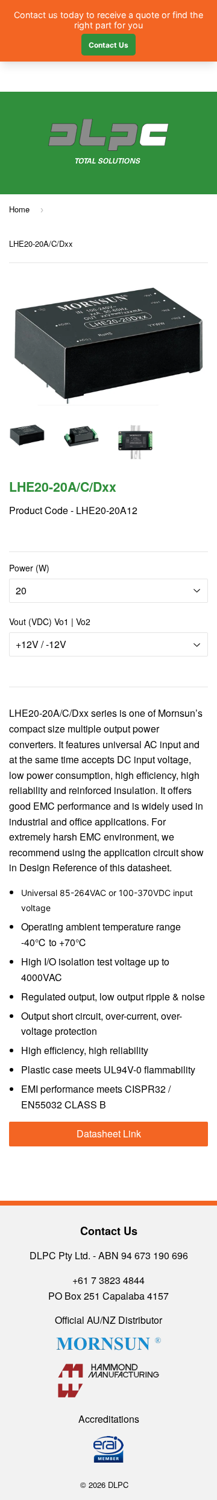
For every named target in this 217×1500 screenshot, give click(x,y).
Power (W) (29, 568)
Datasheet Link (109, 1133)
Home (19, 209)
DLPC (118, 1484)
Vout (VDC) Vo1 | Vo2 (49, 621)
